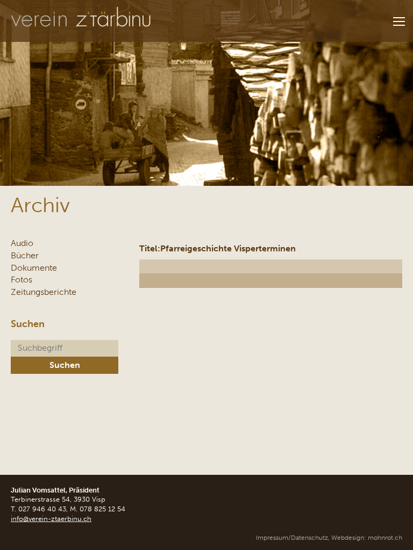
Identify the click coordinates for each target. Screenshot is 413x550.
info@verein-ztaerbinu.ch (51, 519)
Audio (22, 243)
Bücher (25, 255)
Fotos (21, 279)
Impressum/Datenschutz (292, 537)
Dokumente (34, 268)
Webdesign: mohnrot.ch (366, 537)
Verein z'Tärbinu (81, 17)
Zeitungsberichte (43, 292)
